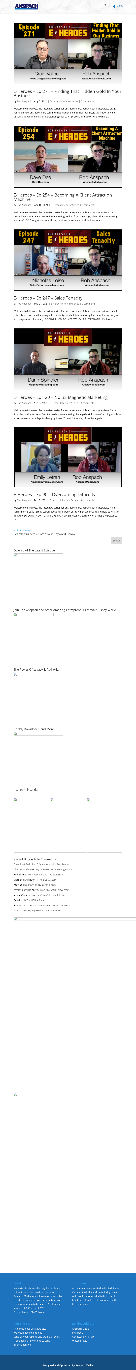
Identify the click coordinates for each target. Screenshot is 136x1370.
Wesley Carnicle (22, 889)
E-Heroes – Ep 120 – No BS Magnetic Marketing (61, 397)
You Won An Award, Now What (52, 889)
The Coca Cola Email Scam (50, 895)
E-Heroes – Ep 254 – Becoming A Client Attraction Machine (63, 197)
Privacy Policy (21, 1312)
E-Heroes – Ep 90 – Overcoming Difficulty (54, 494)
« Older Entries (22, 530)
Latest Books (26, 789)
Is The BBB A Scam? (46, 879)
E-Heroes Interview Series (64, 101)
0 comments (87, 101)
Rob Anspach (24, 101)
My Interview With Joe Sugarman (54, 869)
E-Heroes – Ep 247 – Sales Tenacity (48, 298)
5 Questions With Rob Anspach (54, 864)
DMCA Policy (37, 1312)
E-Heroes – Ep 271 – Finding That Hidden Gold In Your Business (68, 93)
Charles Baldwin (23, 869)
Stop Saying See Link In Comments (51, 905)
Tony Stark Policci (23, 864)
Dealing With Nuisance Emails (40, 884)
